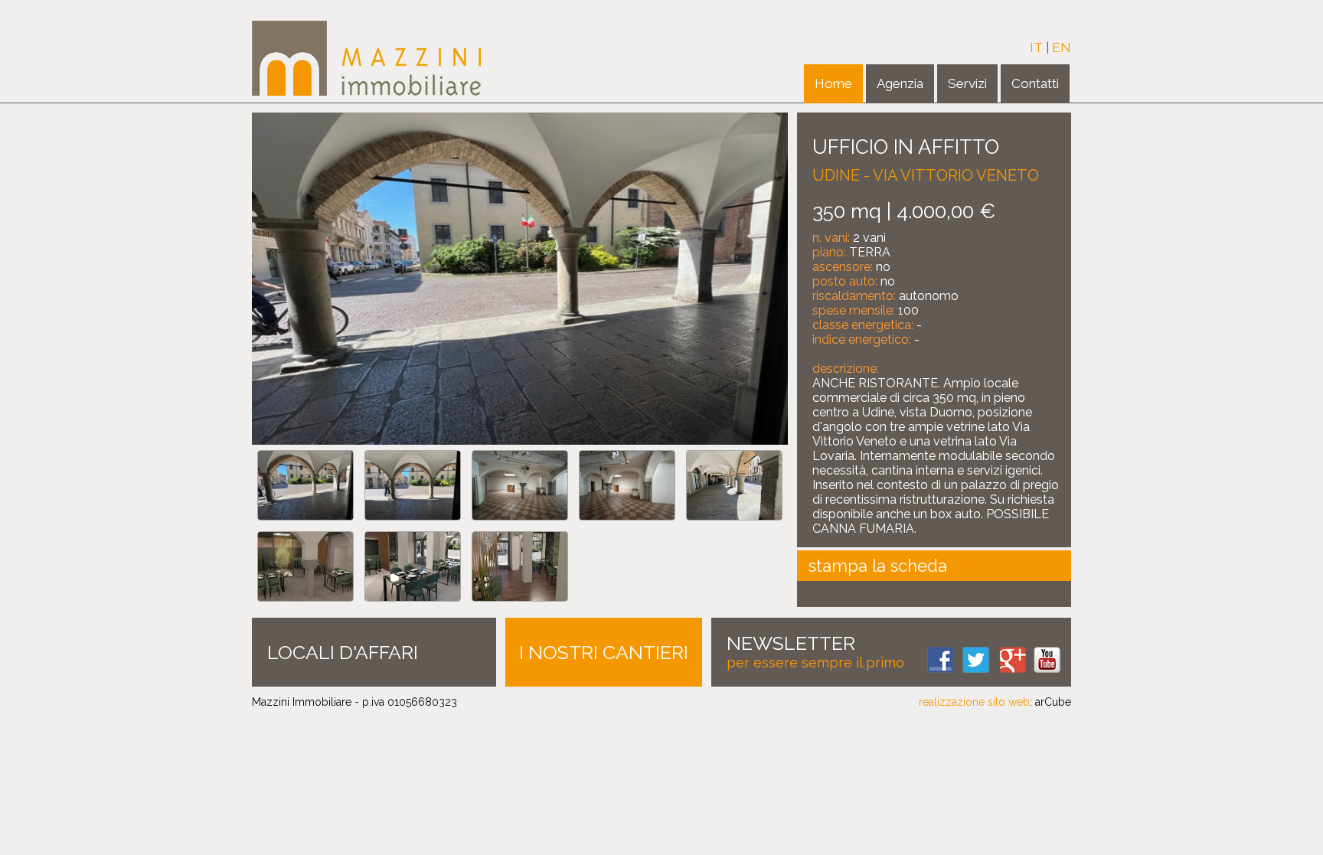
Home (833, 83)
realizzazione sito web (974, 702)
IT (1036, 47)
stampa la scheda (877, 566)
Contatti (1035, 83)
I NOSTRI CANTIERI (603, 652)
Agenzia (900, 83)
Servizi (967, 83)
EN (1061, 47)
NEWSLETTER (791, 642)
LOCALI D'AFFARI (342, 652)
